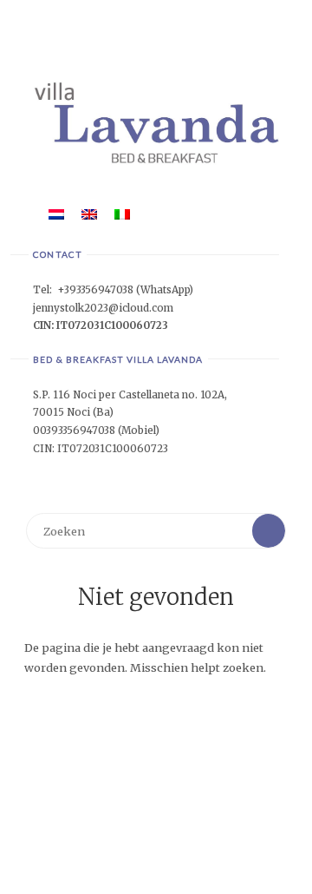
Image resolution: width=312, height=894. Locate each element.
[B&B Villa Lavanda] (155, 122)
